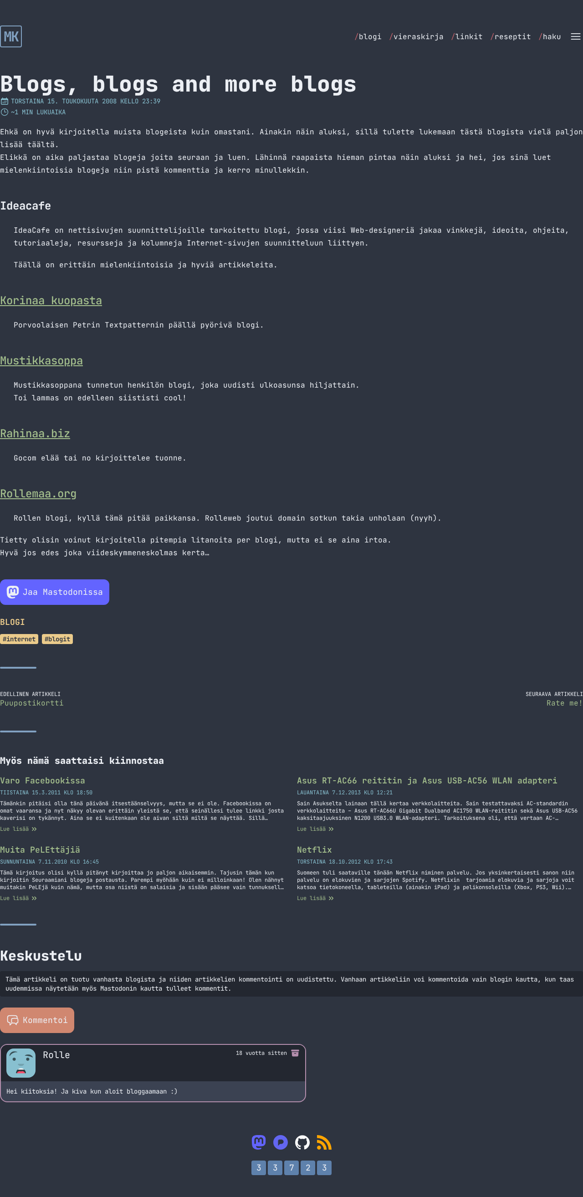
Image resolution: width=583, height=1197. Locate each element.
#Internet (19, 639)
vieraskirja (416, 36)
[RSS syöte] (324, 1142)
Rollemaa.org (38, 493)
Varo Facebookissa (42, 780)
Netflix (314, 849)
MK (11, 36)
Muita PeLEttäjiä (40, 849)
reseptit (510, 36)
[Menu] (575, 36)
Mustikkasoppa (41, 360)
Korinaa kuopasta (51, 300)
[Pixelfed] (280, 1142)
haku (549, 36)
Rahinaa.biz (35, 433)
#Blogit (57, 639)
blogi (368, 36)
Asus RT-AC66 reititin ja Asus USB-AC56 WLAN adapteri (427, 780)
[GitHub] (302, 1142)
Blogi (12, 622)
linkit (467, 36)
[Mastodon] (258, 1142)
